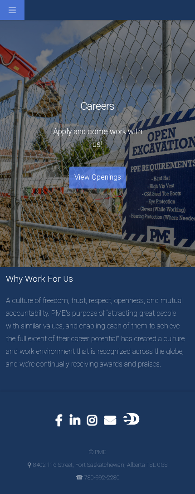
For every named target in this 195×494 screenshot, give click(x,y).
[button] (20, 13)
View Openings (97, 177)
